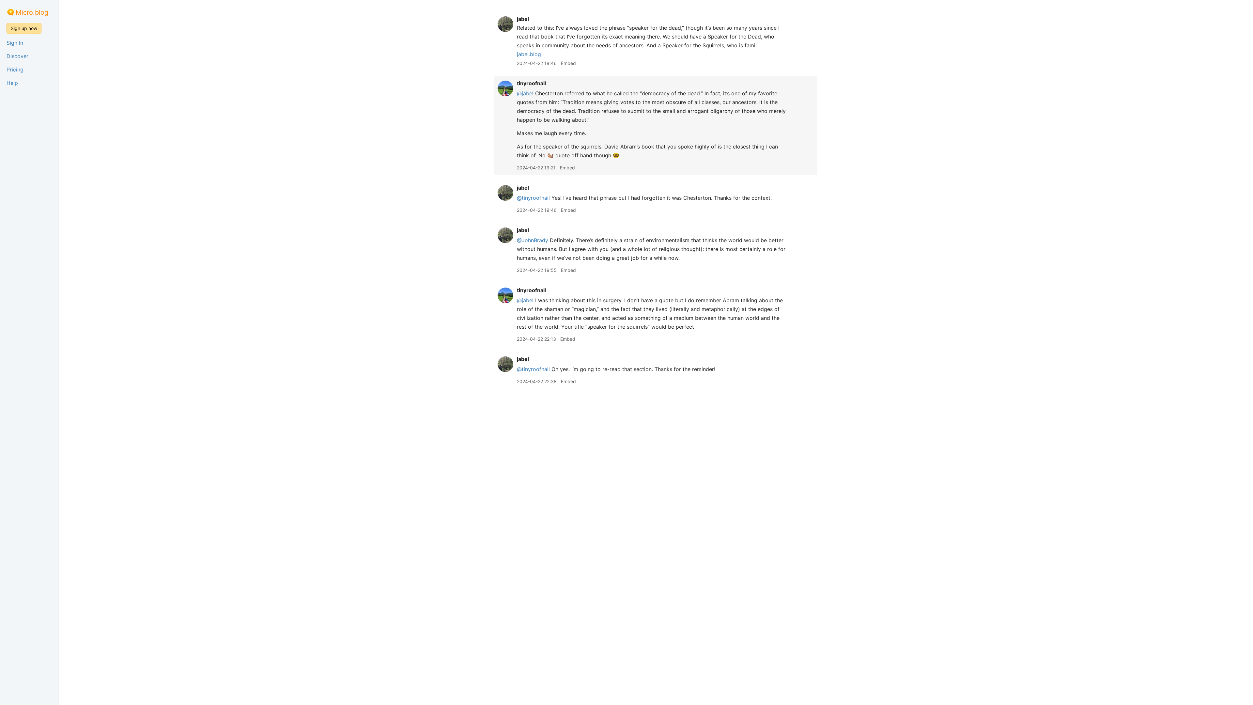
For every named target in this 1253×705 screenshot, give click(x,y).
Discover (17, 56)
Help (12, 83)
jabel (523, 19)
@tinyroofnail (533, 198)
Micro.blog (32, 12)
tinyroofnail (531, 83)
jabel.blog (529, 54)
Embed (568, 63)
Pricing (15, 69)
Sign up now (24, 28)
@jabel (525, 93)
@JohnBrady (532, 240)
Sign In (15, 42)
